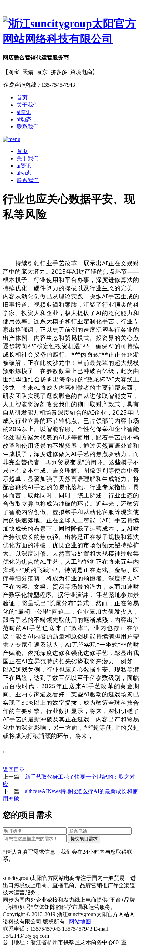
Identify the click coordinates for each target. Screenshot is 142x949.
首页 (22, 98)
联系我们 (28, 127)
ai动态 (24, 119)
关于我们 (28, 105)
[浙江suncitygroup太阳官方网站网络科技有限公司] (71, 31)
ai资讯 (24, 112)
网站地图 (80, 921)
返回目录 (14, 769)
